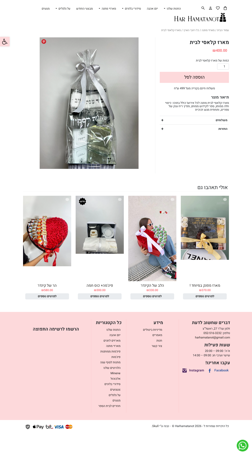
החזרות (222, 129)
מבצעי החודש (84, 8)
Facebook (221, 370)
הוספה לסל (194, 77)
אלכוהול (115, 379)
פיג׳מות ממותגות (110, 351)
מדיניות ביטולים (152, 330)
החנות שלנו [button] (173, 8)
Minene (115, 373)
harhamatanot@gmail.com (212, 337)
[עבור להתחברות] (210, 8)
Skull (155, 426)
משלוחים (221, 120)
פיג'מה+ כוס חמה (100, 285)
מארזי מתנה (208, 30)
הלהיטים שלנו (111, 368)
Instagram (196, 370)
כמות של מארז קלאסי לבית (212, 60)
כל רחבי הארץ (191, 30)
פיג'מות (115, 357)
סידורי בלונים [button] (132, 8)
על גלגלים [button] (64, 8)
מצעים (46, 8)
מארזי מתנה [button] (108, 8)
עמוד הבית (223, 30)
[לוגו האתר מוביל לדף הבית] (200, 17)
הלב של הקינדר (152, 285)
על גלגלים (114, 395)
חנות (159, 340)
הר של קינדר (47, 285)
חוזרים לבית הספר (109, 406)
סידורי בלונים (112, 384)
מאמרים (157, 335)
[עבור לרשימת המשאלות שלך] (218, 8)
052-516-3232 (212, 333)
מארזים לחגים (111, 340)
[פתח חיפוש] (203, 8)
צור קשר (157, 346)
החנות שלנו (113, 330)
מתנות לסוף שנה (110, 362)
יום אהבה (152, 8)
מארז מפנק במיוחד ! (205, 285)
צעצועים (115, 389)
